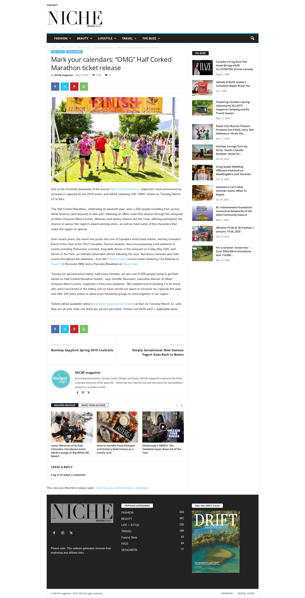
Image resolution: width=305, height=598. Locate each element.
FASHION (60, 38)
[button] (252, 38)
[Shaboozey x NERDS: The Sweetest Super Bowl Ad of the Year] (163, 427)
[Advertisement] (183, 19)
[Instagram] (63, 533)
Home (54, 47)
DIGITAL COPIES (246, 593)
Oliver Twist (130, 264)
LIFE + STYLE (67, 47)
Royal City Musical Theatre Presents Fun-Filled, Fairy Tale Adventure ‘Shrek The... (235, 129)
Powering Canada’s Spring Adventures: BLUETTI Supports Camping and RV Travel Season (233, 107)
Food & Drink (83, 47)
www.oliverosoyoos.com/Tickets (112, 303)
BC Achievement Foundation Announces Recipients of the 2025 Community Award (234, 211)
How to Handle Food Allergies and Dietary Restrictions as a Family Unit (116, 449)
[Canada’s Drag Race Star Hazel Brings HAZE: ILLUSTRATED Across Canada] (202, 67)
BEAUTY (82, 38)
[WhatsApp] (84, 86)
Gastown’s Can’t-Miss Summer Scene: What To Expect (231, 190)
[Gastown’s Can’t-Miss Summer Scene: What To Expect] (202, 193)
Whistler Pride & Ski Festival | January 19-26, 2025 (235, 229)
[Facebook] (55, 86)
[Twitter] (65, 86)
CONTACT (52, 5)
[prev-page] (177, 405)
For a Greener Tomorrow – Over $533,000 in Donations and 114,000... (233, 251)
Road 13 (56, 264)
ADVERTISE (227, 593)
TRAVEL (127, 38)
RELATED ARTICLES (64, 405)
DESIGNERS (129, 550)
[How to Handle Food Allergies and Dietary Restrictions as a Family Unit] (117, 427)
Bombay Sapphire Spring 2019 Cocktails (82, 350)
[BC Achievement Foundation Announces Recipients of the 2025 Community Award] (202, 213)
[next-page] (182, 405)
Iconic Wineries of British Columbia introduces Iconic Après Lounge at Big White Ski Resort (70, 451)
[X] (88, 393)
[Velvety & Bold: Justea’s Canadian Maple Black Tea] (202, 88)
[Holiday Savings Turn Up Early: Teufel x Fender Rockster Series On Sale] (202, 152)
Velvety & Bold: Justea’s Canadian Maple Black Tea (233, 84)
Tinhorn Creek (117, 259)
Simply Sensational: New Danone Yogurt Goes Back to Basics (158, 352)
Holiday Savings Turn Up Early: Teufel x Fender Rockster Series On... (232, 150)
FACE (124, 543)
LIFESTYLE (105, 38)
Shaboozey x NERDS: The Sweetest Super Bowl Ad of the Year (161, 449)
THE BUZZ (149, 38)
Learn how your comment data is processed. (122, 487)
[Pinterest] (74, 86)
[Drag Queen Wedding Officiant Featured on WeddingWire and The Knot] (202, 172)
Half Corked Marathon (124, 189)
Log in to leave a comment (68, 474)
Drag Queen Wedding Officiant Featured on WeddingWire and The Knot (233, 170)
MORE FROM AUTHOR (93, 405)
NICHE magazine (63, 75)
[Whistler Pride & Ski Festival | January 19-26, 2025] (202, 233)
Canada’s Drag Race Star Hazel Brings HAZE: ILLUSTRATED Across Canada (234, 65)
